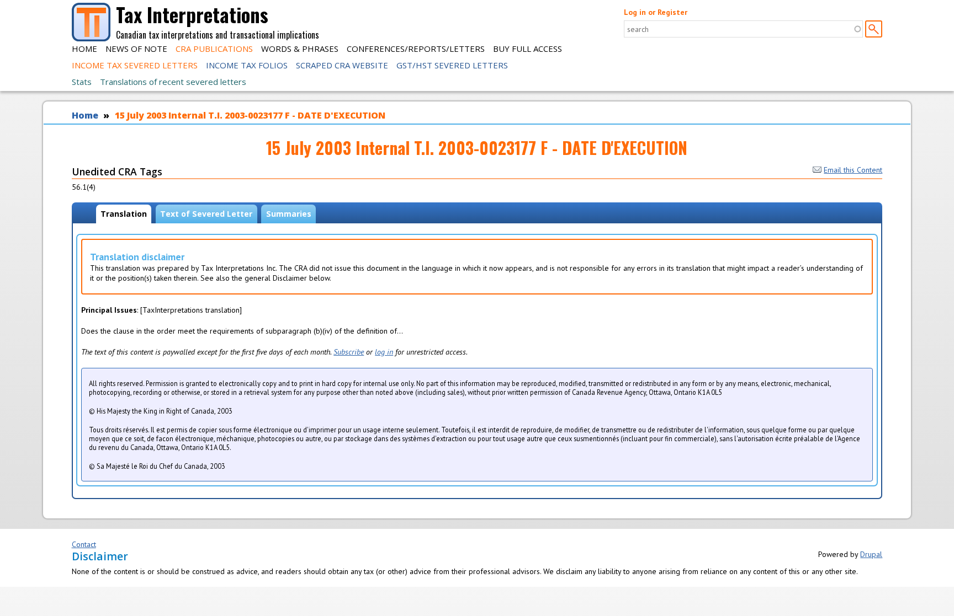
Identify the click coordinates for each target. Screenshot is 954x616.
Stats (82, 81)
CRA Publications (214, 48)
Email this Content (853, 170)
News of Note (136, 48)
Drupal (871, 554)
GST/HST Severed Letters (452, 65)
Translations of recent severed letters (173, 81)
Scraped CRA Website (342, 65)
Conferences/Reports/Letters (416, 48)
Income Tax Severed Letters (135, 65)
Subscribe (348, 352)
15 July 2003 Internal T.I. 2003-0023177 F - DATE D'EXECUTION (250, 115)
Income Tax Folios (247, 65)
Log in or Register (655, 12)
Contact (84, 544)
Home (84, 48)
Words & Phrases (299, 48)
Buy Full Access (527, 48)
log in (384, 352)
